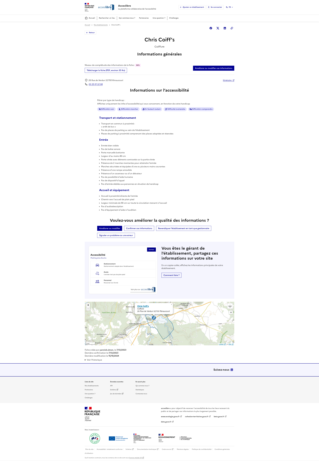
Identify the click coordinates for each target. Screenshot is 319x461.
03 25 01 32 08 (96, 84)
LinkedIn (231, 369)
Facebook (210, 28)
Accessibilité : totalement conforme (109, 449)
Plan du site (89, 449)
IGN (230, 344)
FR (230, 7)
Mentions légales (183, 449)
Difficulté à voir (107, 109)
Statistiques (140, 390)
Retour (92, 32)
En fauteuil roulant (153, 109)
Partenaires (144, 18)
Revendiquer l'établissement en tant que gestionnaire (183, 228)
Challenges (174, 18)
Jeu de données (115, 394)
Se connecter (216, 7)
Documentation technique (146, 449)
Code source (166, 449)
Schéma (113, 390)
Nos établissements (101, 25)
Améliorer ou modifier (109, 228)
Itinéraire (227, 80)
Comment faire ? (171, 275)
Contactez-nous (141, 394)
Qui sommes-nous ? (127, 18)
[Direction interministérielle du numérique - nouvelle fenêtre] (175, 438)
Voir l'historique (94, 359)
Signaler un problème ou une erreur (116, 235)
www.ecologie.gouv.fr (170, 416)
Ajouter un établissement (193, 7)
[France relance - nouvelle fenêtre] (95, 438)
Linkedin (224, 28)
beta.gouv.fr (219, 416)
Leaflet (221, 344)
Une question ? (159, 18)
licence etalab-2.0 (135, 458)
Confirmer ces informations (139, 228)
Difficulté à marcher (129, 109)
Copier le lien (231, 28)
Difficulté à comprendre (202, 109)
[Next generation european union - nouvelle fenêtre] (119, 438)
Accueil (92, 18)
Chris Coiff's (143, 306)
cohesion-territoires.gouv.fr (196, 416)
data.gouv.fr (166, 421)
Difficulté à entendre (176, 109)
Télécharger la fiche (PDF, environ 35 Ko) (106, 70)
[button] (171, 304)
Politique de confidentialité (201, 449)
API (111, 386)
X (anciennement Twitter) (217, 28)
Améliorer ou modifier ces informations (213, 68)
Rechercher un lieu (107, 18)
